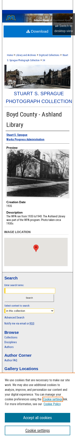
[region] (37, 406)
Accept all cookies (37, 417)
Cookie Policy (52, 404)
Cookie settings (52, 399)
